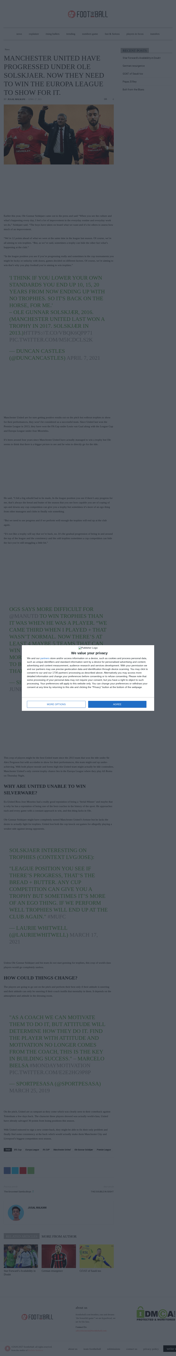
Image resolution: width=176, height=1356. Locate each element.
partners (45, 658)
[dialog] (88, 678)
